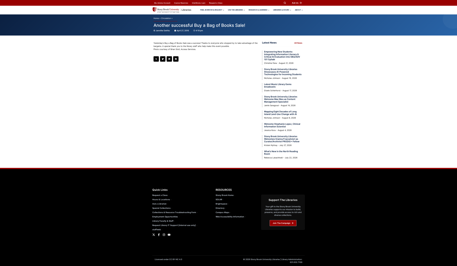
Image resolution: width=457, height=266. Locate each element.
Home (156, 18)
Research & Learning (258, 10)
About (298, 10)
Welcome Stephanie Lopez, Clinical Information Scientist (282, 125)
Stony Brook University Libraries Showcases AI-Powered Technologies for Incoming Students (283, 72)
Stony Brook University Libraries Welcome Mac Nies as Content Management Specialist (280, 99)
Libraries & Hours (281, 10)
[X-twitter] (153, 234)
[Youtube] (169, 234)
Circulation (166, 18)
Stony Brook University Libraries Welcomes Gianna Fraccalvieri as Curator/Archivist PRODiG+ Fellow (281, 139)
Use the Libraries (235, 10)
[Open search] (285, 3)
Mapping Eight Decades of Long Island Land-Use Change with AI (280, 112)
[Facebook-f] (158, 234)
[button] (156, 59)
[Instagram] (164, 234)
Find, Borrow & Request (211, 10)
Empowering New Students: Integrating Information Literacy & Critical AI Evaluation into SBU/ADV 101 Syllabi (282, 55)
